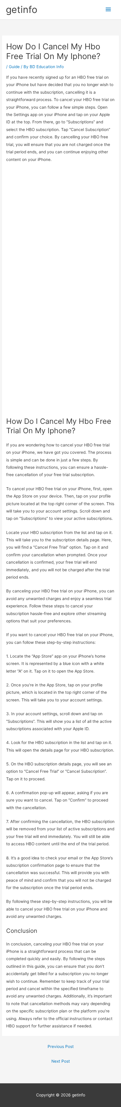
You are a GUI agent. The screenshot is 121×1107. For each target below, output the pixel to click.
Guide (14, 66)
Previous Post (61, 1046)
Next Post (60, 1061)
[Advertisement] (60, 230)
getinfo (21, 9)
